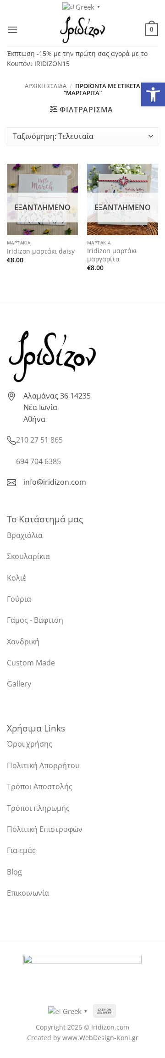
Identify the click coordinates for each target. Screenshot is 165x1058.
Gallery (19, 684)
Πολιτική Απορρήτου (43, 765)
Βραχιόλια (25, 535)
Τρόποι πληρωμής (38, 808)
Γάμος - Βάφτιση (35, 620)
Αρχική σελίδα (45, 86)
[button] (153, 94)
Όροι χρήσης (29, 744)
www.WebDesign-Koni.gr (100, 1037)
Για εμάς (21, 850)
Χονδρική (23, 642)
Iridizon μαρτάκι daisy (41, 251)
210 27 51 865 (39, 440)
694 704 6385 (38, 461)
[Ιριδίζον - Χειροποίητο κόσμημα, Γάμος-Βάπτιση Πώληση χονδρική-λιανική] (82, 30)
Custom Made (31, 663)
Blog (14, 872)
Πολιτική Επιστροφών (44, 829)
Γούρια (19, 599)
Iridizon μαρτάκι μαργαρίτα (112, 255)
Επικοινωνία (28, 893)
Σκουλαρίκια (28, 556)
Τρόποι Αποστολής (39, 786)
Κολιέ (16, 578)
